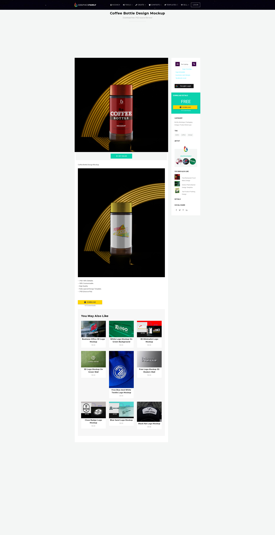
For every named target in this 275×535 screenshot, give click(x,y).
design (190, 135)
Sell (185, 5)
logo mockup (187, 69)
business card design (183, 75)
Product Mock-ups (185, 125)
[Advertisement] (137, 37)
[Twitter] (179, 210)
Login (195, 5)
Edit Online (122, 156)
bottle (177, 135)
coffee (183, 135)
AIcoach (116, 5)
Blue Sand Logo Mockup (121, 420)
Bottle (176, 122)
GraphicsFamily (185, 156)
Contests (155, 5)
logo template (180, 72)
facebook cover (181, 78)
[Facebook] (176, 210)
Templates (171, 5)
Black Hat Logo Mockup (149, 424)
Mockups (182, 122)
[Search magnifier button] (194, 64)
